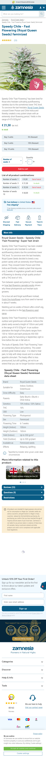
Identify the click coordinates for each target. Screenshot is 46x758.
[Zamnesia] (22, 7)
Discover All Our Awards (23, 639)
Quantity (29, 157)
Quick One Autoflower (11, 299)
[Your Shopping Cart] (44, 7)
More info (10, 210)
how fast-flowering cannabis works (19, 285)
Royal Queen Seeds (36, 107)
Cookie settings (23, 753)
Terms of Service (6, 615)
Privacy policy (37, 734)
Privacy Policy (36, 613)
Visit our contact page (33, 707)
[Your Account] (40, 7)
